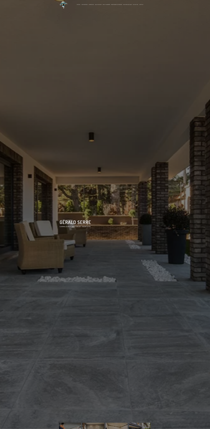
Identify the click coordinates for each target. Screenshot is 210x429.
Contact (141, 4)
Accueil (78, 4)
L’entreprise (84, 4)
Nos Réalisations (127, 4)
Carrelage (91, 4)
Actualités (135, 4)
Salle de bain (98, 4)
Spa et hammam (106, 4)
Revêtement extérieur (116, 4)
